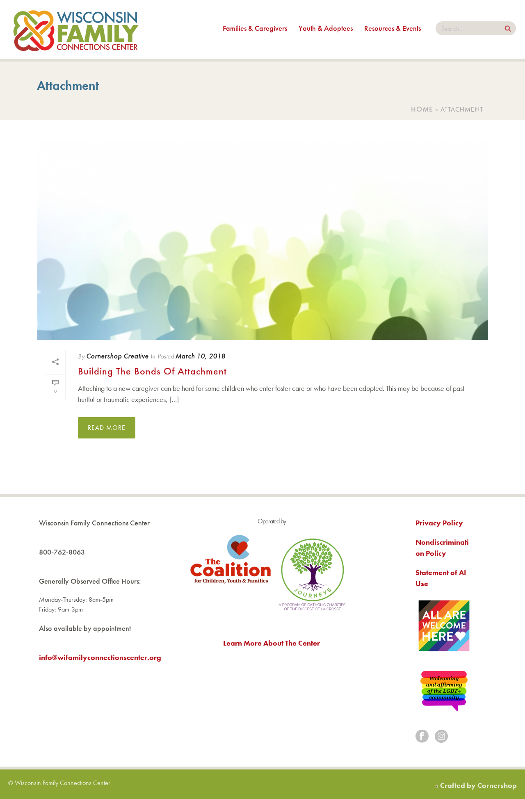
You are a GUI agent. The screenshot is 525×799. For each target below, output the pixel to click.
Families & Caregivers (255, 28)
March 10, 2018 (200, 356)
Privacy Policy (439, 522)
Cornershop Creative (117, 356)
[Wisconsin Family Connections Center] (76, 29)
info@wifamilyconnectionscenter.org (100, 657)
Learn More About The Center (271, 643)
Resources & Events (392, 28)
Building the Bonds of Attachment (152, 371)
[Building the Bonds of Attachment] (262, 240)
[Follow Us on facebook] (422, 737)
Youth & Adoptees (326, 28)
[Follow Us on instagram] (441, 737)
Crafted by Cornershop (478, 785)
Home (422, 109)
